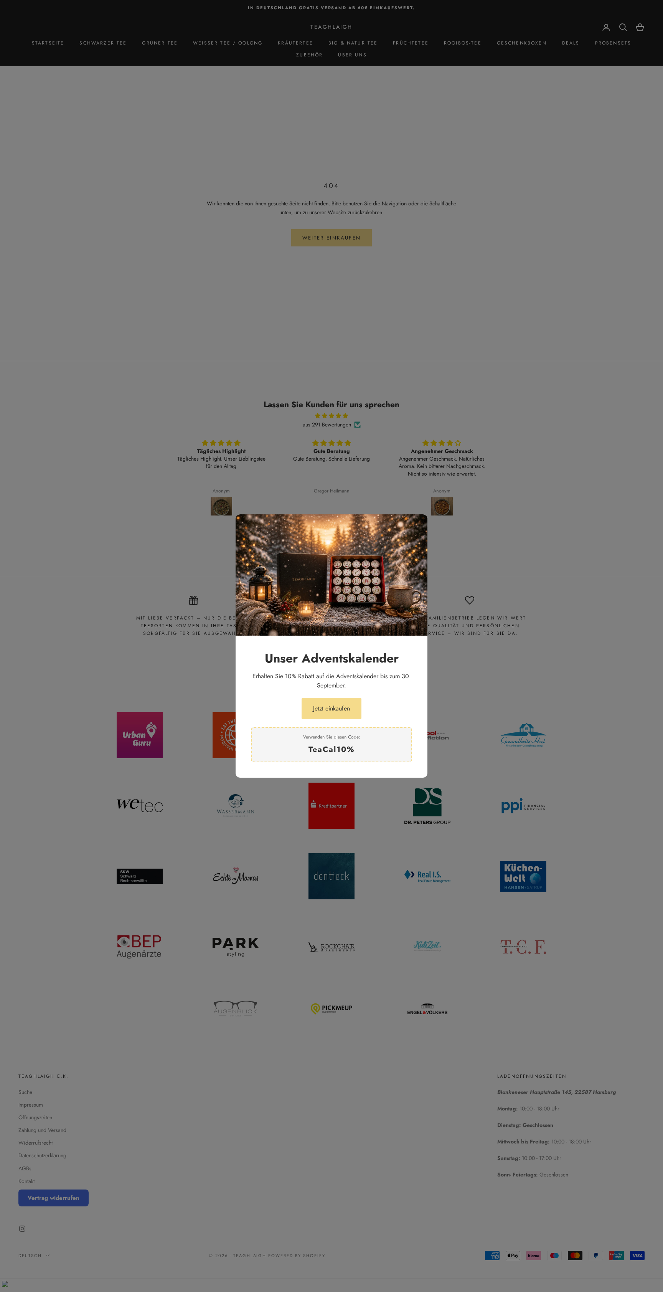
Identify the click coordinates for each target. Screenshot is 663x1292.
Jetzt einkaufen (331, 708)
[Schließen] (416, 526)
